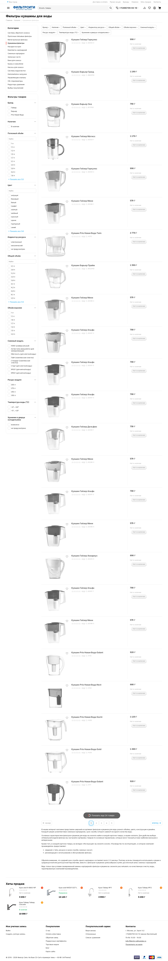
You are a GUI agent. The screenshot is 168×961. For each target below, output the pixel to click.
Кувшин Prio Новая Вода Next (86, 685)
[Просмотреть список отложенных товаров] (149, 7)
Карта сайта (50, 951)
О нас (48, 930)
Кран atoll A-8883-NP (27, 888)
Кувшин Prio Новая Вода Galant (87, 652)
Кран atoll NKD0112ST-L (68, 888)
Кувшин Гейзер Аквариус (84, 555)
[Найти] (111, 8)
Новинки (135, 2)
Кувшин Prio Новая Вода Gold (86, 749)
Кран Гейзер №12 (145, 888)
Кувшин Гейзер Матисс (83, 136)
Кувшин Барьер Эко (81, 104)
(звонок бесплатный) (141, 934)
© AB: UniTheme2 (64, 957)
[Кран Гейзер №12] (130, 892)
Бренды (126, 2)
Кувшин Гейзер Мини (82, 201)
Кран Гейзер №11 (105, 888)
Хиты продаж (146, 2)
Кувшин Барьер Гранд (82, 72)
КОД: (83, 43)
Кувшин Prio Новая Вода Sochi (86, 717)
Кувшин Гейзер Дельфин (84, 426)
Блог (47, 948)
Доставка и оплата (100, 2)
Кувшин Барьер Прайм (83, 265)
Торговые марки (52, 944)
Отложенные (91, 934)
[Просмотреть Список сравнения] (144, 7)
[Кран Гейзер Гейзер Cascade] (11, 907)
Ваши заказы (91, 930)
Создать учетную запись (15, 934)
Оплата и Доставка (53, 934)
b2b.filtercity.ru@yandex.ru (136, 941)
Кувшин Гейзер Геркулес (84, 39)
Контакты (157, 2)
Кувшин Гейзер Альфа (82, 330)
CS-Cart (38, 957)
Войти (8, 930)
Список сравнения (93, 937)
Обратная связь (52, 937)
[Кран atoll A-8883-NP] (11, 892)
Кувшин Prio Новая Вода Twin (86, 233)
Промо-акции (115, 2)
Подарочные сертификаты (56, 941)
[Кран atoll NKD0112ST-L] (51, 892)
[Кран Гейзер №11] (91, 892)
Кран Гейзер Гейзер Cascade (27, 903)
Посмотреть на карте (134, 944)
